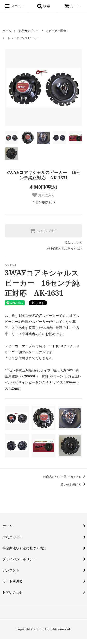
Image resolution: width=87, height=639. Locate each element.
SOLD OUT (46, 231)
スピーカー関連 (56, 31)
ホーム (6, 31)
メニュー (17, 6)
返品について (73, 242)
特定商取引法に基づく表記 (64, 249)
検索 (46, 6)
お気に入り (46, 195)
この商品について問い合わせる (61, 477)
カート (76, 6)
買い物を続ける (71, 484)
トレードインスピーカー (23, 38)
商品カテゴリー (28, 31)
